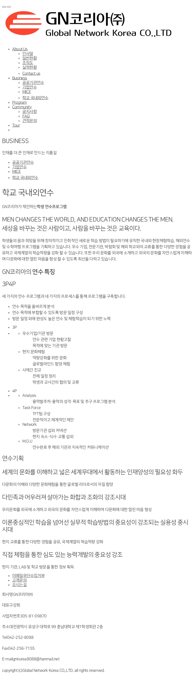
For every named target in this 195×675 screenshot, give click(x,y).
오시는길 (19, 585)
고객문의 (19, 580)
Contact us (31, 73)
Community (21, 107)
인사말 (27, 54)
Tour (16, 125)
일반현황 (29, 58)
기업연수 (29, 87)
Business (19, 78)
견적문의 (29, 121)
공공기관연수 (33, 83)
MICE (26, 92)
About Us (20, 49)
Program (19, 102)
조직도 (27, 63)
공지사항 (29, 112)
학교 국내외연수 (35, 98)
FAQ (26, 116)
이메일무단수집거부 (28, 576)
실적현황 (29, 67)
